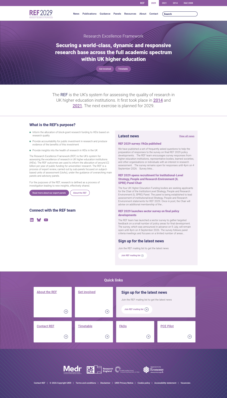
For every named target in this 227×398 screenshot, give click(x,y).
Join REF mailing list (131, 255)
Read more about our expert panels (49, 193)
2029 (153, 3)
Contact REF (45, 326)
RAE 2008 (188, 3)
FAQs (123, 326)
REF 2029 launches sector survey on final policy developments (148, 213)
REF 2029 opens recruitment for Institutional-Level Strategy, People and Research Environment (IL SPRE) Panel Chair (150, 179)
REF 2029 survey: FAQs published (140, 143)
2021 (164, 3)
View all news (186, 136)
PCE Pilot (167, 326)
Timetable (123, 69)
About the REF (80, 193)
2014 (175, 3)
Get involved (105, 69)
